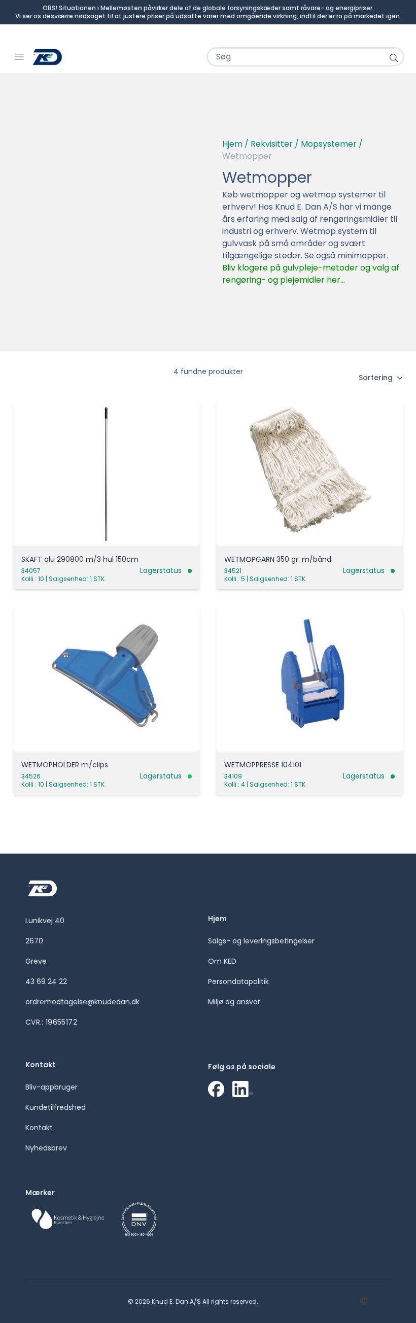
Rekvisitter (272, 144)
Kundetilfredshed (55, 1107)
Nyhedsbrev (46, 1148)
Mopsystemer (329, 144)
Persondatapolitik (238, 981)
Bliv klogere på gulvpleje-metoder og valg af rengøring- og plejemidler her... (310, 274)
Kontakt (39, 1128)
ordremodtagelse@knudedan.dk (82, 1002)
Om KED (222, 961)
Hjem (232, 144)
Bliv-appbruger (51, 1087)
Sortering (376, 377)
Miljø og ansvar (234, 1002)
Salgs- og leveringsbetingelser (261, 941)
